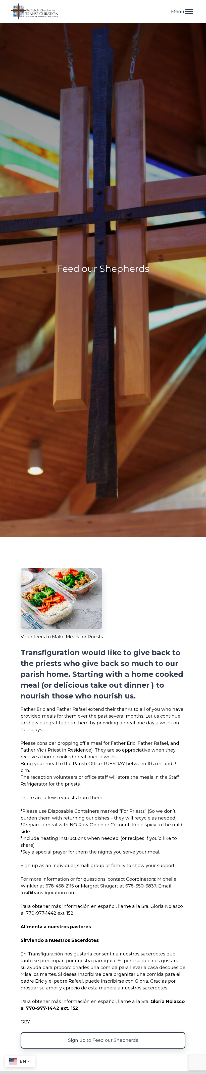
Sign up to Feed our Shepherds (103, 1040)
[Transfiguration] (34, 12)
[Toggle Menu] (189, 11)
